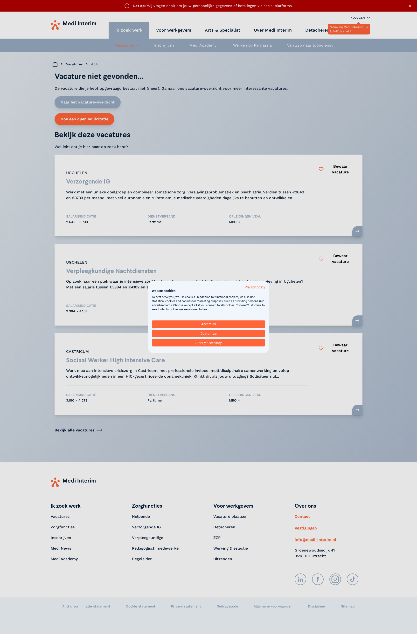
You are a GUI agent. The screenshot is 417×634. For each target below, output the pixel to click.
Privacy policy (255, 287)
